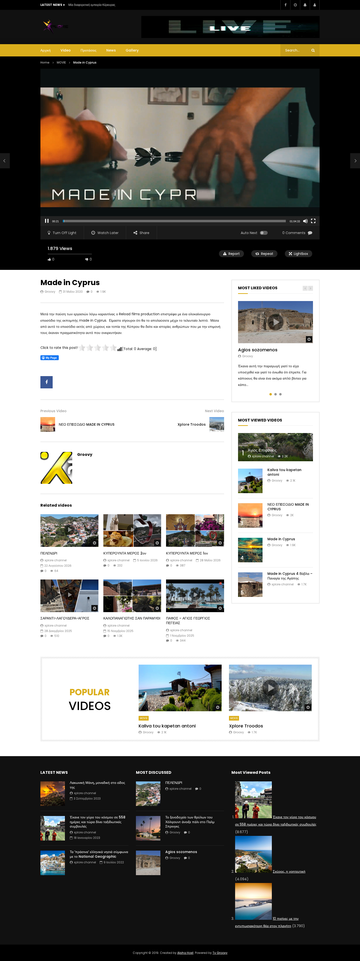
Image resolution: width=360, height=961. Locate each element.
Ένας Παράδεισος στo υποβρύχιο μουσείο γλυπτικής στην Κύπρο (111, 5)
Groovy (50, 292)
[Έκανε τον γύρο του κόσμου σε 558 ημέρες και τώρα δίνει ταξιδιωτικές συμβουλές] (52, 828)
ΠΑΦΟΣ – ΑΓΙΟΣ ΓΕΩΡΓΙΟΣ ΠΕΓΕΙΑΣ (188, 620)
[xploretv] (56, 27)
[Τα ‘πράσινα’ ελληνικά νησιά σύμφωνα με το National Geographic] (52, 863)
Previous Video (53, 410)
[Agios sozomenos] (148, 863)
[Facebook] (285, 5)
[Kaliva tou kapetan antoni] (250, 481)
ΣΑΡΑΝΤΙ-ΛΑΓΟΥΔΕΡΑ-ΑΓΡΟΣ (64, 618)
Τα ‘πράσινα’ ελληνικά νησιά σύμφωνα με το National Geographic (99, 854)
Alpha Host (185, 953)
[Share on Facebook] (46, 382)
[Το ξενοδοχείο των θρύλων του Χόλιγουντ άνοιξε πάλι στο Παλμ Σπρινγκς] (148, 828)
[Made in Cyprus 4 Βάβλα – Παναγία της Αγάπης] (250, 584)
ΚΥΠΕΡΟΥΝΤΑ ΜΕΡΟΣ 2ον (124, 553)
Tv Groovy (220, 953)
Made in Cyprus (281, 539)
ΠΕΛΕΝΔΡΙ (48, 553)
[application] (180, 147)
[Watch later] (295, 5)
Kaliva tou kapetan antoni (284, 472)
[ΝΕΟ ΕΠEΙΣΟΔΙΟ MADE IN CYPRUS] (5, 160)
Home (44, 62)
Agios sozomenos (257, 350)
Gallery (132, 50)
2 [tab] (275, 394)
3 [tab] (280, 394)
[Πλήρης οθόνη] (313, 221)
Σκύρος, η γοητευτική (289, 871)
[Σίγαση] (305, 221)
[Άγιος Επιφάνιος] (275, 447)
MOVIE (61, 62)
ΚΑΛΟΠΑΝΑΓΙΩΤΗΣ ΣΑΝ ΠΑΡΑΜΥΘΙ (131, 618)
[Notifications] (305, 5)
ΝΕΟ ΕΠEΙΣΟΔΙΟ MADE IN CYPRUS (86, 424)
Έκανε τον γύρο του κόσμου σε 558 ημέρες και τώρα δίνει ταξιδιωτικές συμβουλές (97, 822)
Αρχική (45, 50)
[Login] (315, 5)
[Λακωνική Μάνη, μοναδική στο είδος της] (52, 793)
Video (65, 50)
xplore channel (56, 560)
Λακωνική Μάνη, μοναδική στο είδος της (97, 785)
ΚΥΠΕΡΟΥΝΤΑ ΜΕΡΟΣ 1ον (187, 553)
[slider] (174, 221)
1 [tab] (270, 394)
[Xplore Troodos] (216, 424)
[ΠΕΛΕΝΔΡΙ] (148, 793)
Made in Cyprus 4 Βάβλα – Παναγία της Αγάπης (289, 576)
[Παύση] (46, 221)
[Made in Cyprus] (250, 550)
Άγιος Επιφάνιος (262, 450)
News (111, 50)
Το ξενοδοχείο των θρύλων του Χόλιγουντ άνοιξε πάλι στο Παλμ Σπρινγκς (190, 822)
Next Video (214, 410)
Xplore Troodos (192, 424)
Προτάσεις (88, 50)
